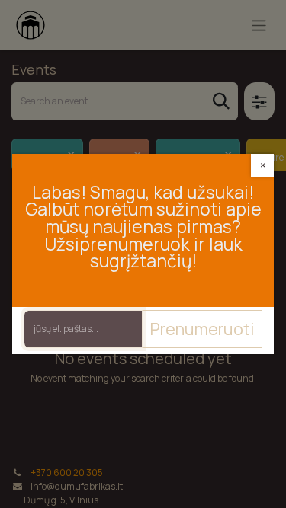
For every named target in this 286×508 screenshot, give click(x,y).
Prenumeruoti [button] (202, 329)
